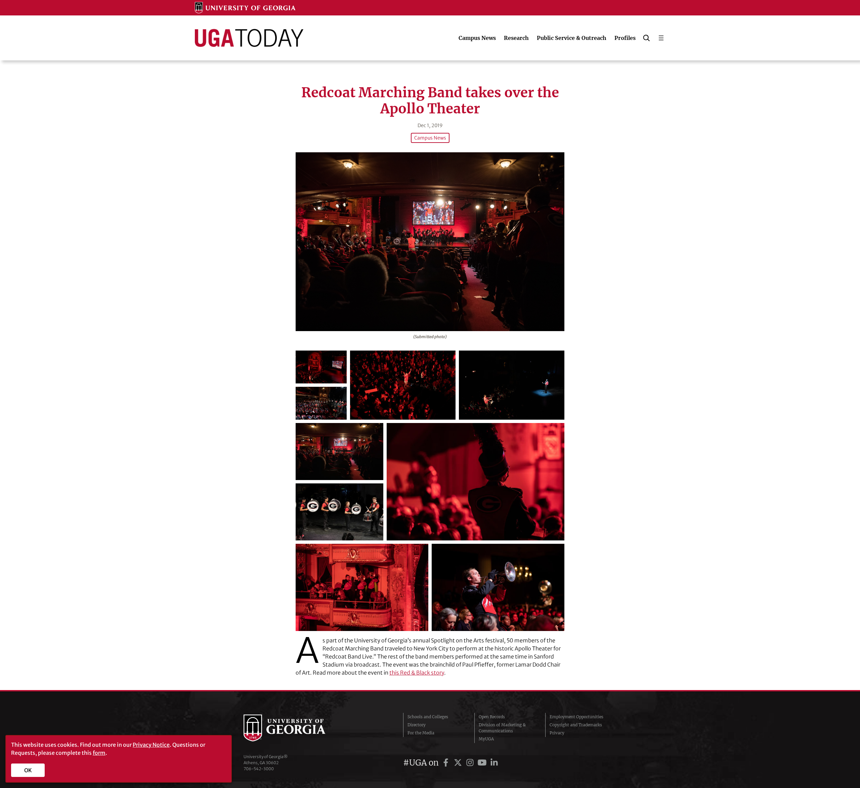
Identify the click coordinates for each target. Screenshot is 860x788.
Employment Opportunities (576, 716)
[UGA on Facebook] (447, 762)
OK (28, 770)
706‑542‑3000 (259, 768)
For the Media (420, 732)
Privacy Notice (151, 744)
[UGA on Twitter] (459, 762)
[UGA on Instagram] (471, 762)
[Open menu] (661, 38)
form (99, 752)
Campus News (430, 138)
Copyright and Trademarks (576, 724)
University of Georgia (294, 728)
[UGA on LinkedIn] (494, 762)
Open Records (492, 716)
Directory (416, 724)
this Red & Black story (416, 672)
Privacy (557, 732)
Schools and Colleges (427, 716)
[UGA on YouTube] (483, 762)
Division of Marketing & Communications (502, 727)
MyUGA (486, 738)
